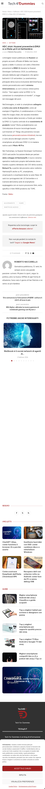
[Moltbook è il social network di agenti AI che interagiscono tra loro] (22, 335)
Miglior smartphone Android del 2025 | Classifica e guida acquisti (28, 599)
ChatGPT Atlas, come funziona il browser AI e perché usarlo (11, 546)
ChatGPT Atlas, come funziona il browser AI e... (22, 680)
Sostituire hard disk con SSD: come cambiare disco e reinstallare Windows (33, 547)
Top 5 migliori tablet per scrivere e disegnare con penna (30, 612)
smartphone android (11, 207)
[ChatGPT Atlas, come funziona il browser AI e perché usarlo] (11, 533)
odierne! (22, 228)
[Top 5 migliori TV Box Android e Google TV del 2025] (9, 643)
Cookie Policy (13, 786)
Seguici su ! (25, 242)
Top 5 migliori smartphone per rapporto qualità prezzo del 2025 (30, 628)
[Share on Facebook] (25, 253)
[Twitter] (23, 513)
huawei (21, 203)
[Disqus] (22, 398)
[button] (6, 344)
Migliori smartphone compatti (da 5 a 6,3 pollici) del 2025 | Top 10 (30, 656)
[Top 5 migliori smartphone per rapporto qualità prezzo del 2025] (9, 628)
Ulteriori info (32, 217)
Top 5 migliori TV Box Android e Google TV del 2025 (30, 641)
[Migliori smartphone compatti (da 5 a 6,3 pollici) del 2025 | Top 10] (9, 657)
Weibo (10, 194)
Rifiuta (22, 775)
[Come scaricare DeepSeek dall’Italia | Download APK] (11, 562)
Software (16, 12)
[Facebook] (17, 513)
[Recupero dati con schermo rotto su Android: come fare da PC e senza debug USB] (33, 562)
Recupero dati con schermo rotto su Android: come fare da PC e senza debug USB (32, 577)
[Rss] (28, 513)
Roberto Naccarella (14, 52)
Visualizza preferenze (22, 782)
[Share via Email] (33, 253)
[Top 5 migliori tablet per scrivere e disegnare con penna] (9, 613)
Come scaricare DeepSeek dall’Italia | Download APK (11, 574)
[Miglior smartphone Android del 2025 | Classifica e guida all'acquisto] (9, 598)
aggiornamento (9, 203)
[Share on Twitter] (28, 253)
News (10, 12)
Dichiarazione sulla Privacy (27, 786)
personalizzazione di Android (23, 135)
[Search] (42, 3)
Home (4, 12)
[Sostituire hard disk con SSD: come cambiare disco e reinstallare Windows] (33, 533)
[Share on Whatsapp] (30, 253)
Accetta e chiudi (22, 768)
